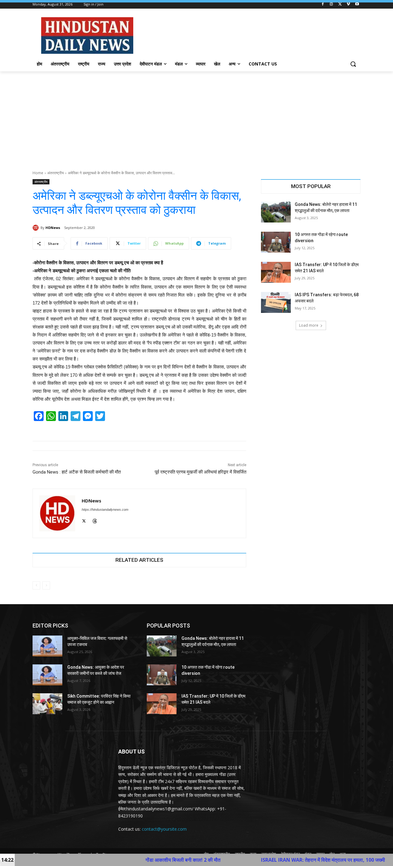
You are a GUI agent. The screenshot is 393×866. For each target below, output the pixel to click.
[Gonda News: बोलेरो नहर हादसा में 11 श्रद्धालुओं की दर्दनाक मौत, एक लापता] (276, 212)
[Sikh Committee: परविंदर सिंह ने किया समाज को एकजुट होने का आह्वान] (47, 703)
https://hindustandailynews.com (105, 509)
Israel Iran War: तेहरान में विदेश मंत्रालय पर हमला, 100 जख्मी (287, 859)
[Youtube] (356, 4)
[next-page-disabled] (46, 585)
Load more (308, 325)
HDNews (52, 227)
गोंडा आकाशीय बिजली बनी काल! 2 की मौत (147, 859)
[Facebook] (322, 4)
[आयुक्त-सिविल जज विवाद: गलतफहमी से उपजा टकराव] (47, 646)
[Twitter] (340, 4)
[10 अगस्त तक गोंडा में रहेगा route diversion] (276, 242)
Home (38, 172)
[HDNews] (37, 228)
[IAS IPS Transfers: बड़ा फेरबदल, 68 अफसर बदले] (276, 302)
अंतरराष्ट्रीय (55, 172)
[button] (353, 64)
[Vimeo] (348, 4)
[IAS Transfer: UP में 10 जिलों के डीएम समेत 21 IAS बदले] (276, 272)
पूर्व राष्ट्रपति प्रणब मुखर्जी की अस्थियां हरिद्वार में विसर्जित (200, 472)
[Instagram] (331, 4)
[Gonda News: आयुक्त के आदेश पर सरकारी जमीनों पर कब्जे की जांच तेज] (47, 674)
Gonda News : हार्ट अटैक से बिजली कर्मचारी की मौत (77, 472)
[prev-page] (36, 585)
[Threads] (94, 520)
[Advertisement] (196, 117)
